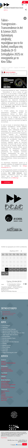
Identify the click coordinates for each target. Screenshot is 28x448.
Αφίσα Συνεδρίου (10, 72)
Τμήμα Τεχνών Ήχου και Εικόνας (8, 313)
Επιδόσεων (19, 444)
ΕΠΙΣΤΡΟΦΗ (7, 182)
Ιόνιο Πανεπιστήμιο (6, 311)
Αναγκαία (13, 444)
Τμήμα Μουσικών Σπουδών (7, 314)
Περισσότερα (4, 437)
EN (26, 5)
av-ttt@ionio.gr (14, 177)
